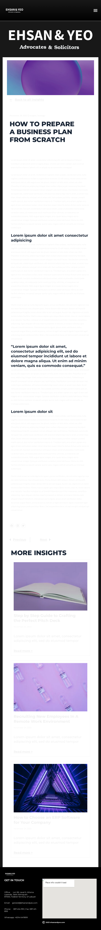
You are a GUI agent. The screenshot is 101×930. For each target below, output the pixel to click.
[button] (95, 10)
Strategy (41, 115)
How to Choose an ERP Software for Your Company (47, 820)
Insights (33, 115)
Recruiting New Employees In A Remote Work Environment (46, 719)
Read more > (23, 651)
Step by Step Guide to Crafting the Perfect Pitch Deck (45, 618)
